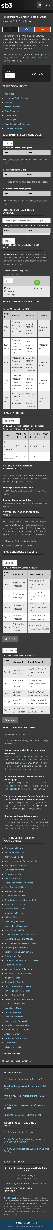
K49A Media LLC (10, 1198)
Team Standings (11, 111)
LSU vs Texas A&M (13, 1012)
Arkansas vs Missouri (14, 913)
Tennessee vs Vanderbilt (15, 1021)
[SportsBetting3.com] (6, 5)
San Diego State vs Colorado (18, 991)
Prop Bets (9, 102)
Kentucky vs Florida (13, 848)
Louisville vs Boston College (17, 986)
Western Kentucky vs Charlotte (18, 999)
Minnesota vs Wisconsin (15, 926)
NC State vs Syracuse (14, 895)
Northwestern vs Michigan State (19, 952)
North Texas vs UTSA (14, 930)
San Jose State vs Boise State (18, 969)
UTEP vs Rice (10, 917)
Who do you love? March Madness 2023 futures (25, 1097)
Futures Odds (10, 115)
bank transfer (10, 789)
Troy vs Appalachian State (16, 947)
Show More (10, 639)
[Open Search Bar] (39, 5)
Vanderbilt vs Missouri (14, 852)
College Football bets (21, 481)
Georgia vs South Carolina (16, 1025)
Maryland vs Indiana (13, 891)
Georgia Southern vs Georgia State (20, 900)
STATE (9, 71)
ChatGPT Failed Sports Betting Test (22, 1115)
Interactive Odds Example (16, 98)
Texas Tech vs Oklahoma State (18, 883)
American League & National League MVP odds (25, 1087)
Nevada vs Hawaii (12, 1047)
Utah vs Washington (13, 1016)
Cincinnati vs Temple (14, 982)
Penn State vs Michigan (15, 887)
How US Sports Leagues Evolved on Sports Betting (26, 1150)
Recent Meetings (12, 106)
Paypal (41, 789)
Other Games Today (13, 128)
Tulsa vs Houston (12, 878)
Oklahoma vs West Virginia (16, 1029)
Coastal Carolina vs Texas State (19, 934)
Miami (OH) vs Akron (14, 921)
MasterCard (26, 786)
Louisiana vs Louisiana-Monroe (18, 939)
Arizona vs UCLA (12, 1034)
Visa (11, 786)
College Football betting (30, 54)
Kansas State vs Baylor (15, 995)
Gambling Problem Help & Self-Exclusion (26, 1183)
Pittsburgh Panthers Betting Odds (20, 541)
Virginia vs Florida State (15, 1038)
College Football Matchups (18, 1061)
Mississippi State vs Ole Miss (17, 973)
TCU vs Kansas (11, 1042)
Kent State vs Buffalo (14, 869)
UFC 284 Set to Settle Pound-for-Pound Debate (24, 1106)
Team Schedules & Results (16, 124)
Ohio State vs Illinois (13, 874)
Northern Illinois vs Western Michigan (21, 861)
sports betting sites (30, 756)
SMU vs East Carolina (14, 904)
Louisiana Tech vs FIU (14, 908)
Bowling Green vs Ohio (15, 865)
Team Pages (10, 119)
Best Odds (9, 94)
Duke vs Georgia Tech (14, 1003)
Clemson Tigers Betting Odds (18, 545)
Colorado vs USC (12, 956)
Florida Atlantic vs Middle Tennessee (21, 960)
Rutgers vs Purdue (12, 978)
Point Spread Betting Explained (20, 1132)
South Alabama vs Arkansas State (20, 943)
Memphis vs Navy (12, 1008)
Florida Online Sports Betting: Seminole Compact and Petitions (24, 1140)
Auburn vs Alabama (13, 965)
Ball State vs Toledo (13, 857)
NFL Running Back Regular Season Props (25, 1079)
